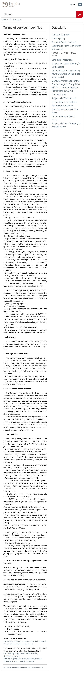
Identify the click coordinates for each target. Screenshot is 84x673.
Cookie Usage (59, 94)
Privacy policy (58, 38)
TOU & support (15, 20)
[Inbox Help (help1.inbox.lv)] (11, 4)
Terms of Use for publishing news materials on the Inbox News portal (66, 74)
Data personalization (62, 59)
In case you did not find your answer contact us (23, 667)
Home (3, 20)
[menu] (80, 4)
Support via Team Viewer (64, 98)
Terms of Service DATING (64, 101)
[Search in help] (79, 14)
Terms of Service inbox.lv (64, 42)
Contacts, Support (61, 34)
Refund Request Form (62, 105)
